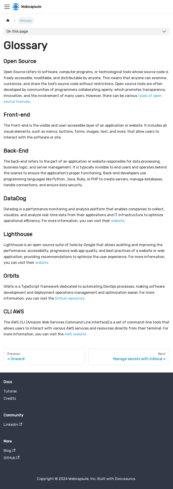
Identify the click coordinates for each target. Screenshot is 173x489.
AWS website (75, 334)
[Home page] (8, 20)
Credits (10, 398)
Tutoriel (10, 391)
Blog (7, 451)
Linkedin (11, 424)
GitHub (9, 458)
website (117, 221)
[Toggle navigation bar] (7, 6)
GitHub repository (70, 298)
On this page (17, 31)
